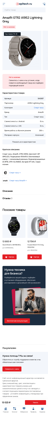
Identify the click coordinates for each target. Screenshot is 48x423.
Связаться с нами (12, 369)
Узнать (35, 402)
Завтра (11, 257)
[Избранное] (22, 217)
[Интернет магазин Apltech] (24, 4)
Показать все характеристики (24, 142)
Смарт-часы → (15, 173)
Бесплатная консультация (17, 321)
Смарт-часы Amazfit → (18, 180)
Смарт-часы (39, 108)
